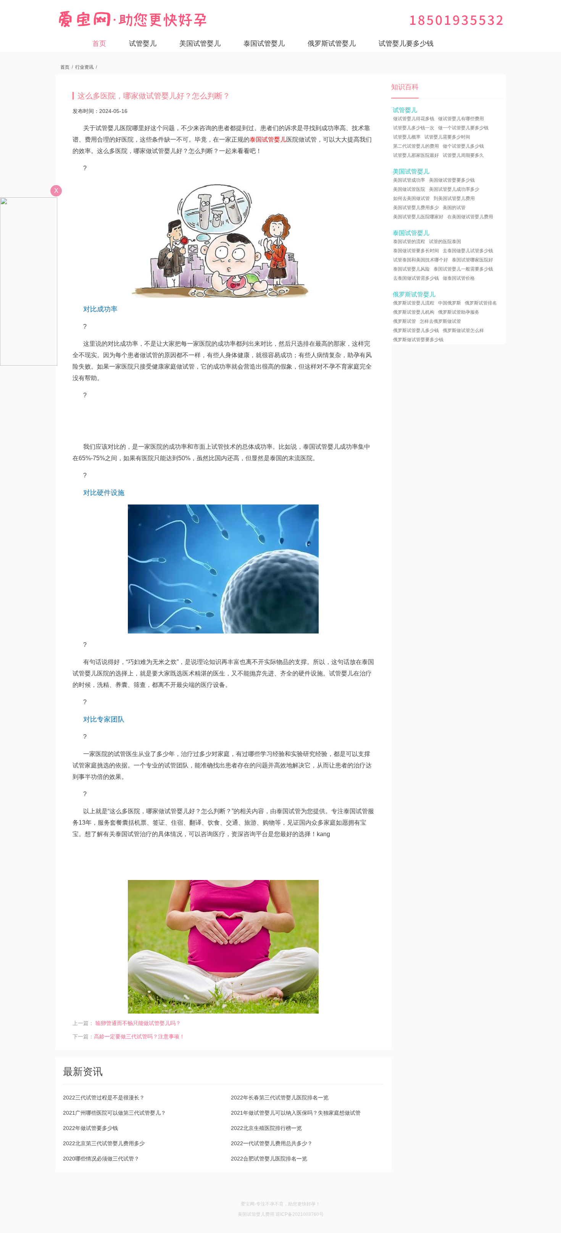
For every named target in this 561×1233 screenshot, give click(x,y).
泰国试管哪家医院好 (472, 260)
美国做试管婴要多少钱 (452, 180)
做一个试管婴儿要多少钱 (463, 128)
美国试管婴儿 (200, 43)
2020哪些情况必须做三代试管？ (101, 1159)
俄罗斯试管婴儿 (332, 43)
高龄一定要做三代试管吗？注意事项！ (139, 1036)
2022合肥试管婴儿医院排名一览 (269, 1159)
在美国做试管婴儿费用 (470, 216)
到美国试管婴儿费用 (454, 198)
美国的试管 (454, 207)
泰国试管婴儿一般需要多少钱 (463, 269)
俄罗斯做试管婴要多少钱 (418, 339)
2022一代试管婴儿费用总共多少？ (272, 1143)
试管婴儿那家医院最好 (416, 155)
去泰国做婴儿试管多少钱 (468, 250)
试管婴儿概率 (407, 137)
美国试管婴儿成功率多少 (454, 189)
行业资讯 (84, 67)
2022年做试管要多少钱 (90, 1128)
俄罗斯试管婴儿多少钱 (416, 330)
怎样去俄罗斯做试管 (440, 321)
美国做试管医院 (409, 189)
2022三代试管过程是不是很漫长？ (104, 1097)
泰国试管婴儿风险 (411, 269)
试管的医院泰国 (445, 241)
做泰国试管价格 (459, 278)
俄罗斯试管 (404, 321)
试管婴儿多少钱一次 (413, 128)
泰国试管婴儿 (264, 43)
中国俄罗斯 (449, 303)
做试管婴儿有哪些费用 (461, 118)
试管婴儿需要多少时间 (447, 137)
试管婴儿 (142, 43)
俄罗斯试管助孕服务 (458, 312)
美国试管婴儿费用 (256, 1214)
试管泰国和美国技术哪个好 (420, 260)
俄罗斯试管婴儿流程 (413, 303)
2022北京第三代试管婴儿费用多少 (104, 1143)
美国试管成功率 (409, 180)
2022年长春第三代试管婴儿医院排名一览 (280, 1097)
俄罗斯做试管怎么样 (463, 330)
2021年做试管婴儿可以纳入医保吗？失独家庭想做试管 (296, 1113)
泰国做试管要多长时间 (416, 250)
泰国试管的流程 (409, 241)
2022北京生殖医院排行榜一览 (266, 1128)
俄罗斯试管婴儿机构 (413, 312)
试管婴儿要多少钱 (406, 43)
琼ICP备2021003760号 (300, 1214)
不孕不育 (274, 1204)
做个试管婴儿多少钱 (463, 146)
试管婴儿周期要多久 (463, 155)
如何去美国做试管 (411, 198)
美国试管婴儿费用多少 (416, 207)
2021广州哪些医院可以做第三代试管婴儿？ (114, 1113)
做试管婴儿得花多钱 (413, 118)
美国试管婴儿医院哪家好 (418, 216)
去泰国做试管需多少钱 (416, 278)
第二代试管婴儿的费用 (416, 146)
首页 (99, 43)
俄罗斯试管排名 (481, 303)
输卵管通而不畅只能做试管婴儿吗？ (138, 1023)
